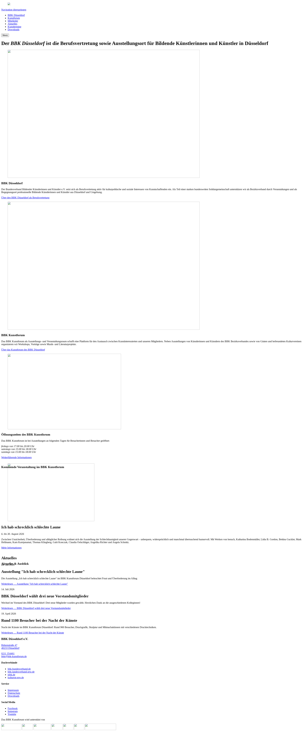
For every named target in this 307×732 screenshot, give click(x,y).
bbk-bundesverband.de (19, 668)
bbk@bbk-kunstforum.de (14, 656)
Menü (5, 35)
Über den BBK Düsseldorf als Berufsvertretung (25, 197)
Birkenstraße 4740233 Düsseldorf (10, 646)
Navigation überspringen (13, 9)
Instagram (13, 711)
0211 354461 (8, 653)
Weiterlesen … (34, 583)
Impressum (13, 690)
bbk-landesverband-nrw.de (21, 671)
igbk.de (11, 674)
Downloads (13, 696)
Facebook (13, 708)
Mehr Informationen (11, 547)
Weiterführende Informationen (16, 457)
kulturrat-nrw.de (16, 677)
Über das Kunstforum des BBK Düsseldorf (23, 349)
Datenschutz (14, 693)
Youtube (12, 714)
